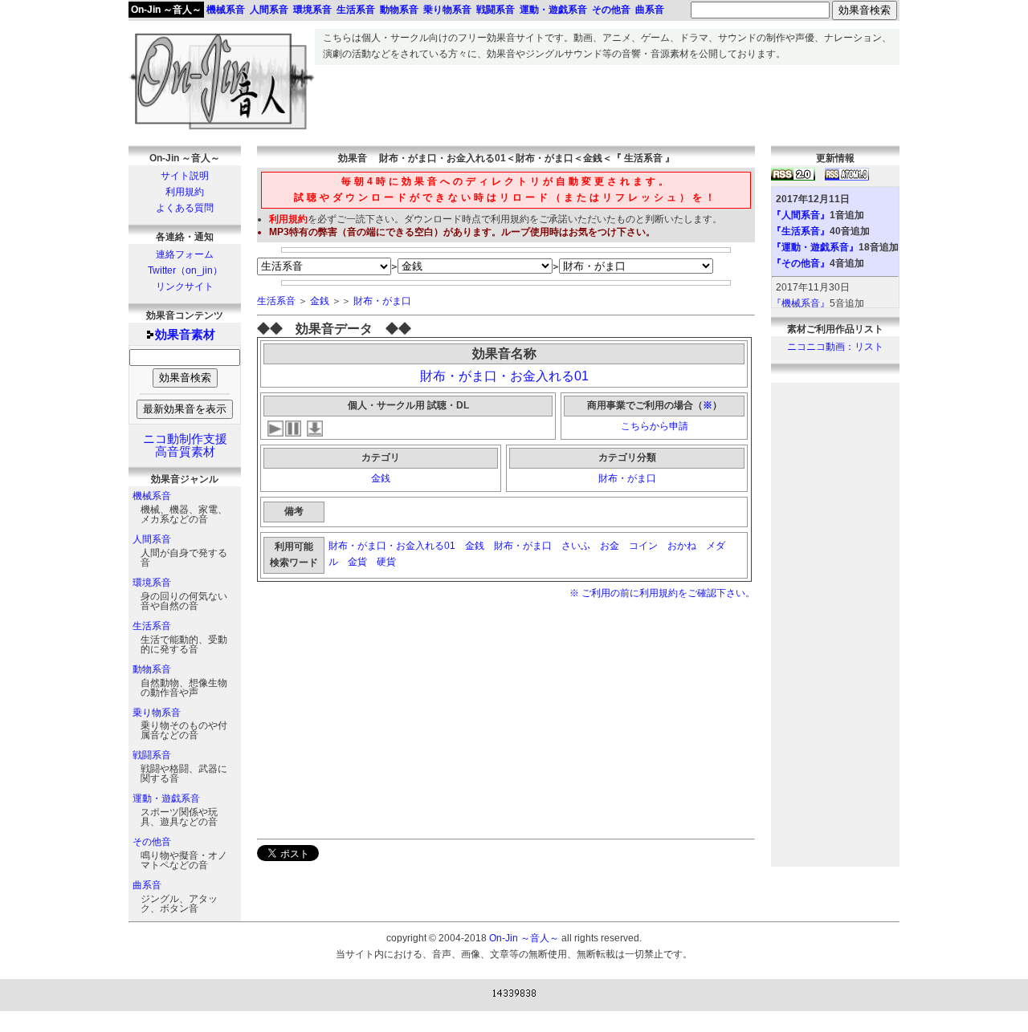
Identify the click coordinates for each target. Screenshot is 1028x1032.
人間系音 (152, 539)
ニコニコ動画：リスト (835, 346)
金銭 (319, 301)
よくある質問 (185, 207)
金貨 (357, 561)
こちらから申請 (654, 426)
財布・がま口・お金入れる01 (504, 376)
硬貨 (387, 561)
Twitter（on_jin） (185, 270)
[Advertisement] (607, 101)
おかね (681, 545)
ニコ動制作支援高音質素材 (185, 445)
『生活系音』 (801, 231)
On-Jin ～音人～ (166, 9)
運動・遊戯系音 (166, 798)
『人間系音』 (801, 215)
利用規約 (184, 191)
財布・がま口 (382, 301)
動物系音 (152, 669)
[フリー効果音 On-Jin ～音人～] (221, 130)
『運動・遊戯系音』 (815, 247)
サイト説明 (185, 175)
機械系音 (152, 496)
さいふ (575, 545)
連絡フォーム (185, 254)
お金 (609, 545)
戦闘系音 (152, 755)
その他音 (152, 841)
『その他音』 (801, 263)
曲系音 (147, 885)
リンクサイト (185, 286)
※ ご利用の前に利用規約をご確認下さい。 (662, 593)
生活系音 (152, 626)
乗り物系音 (157, 712)
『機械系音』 (801, 303)
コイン (643, 545)
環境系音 (152, 582)
